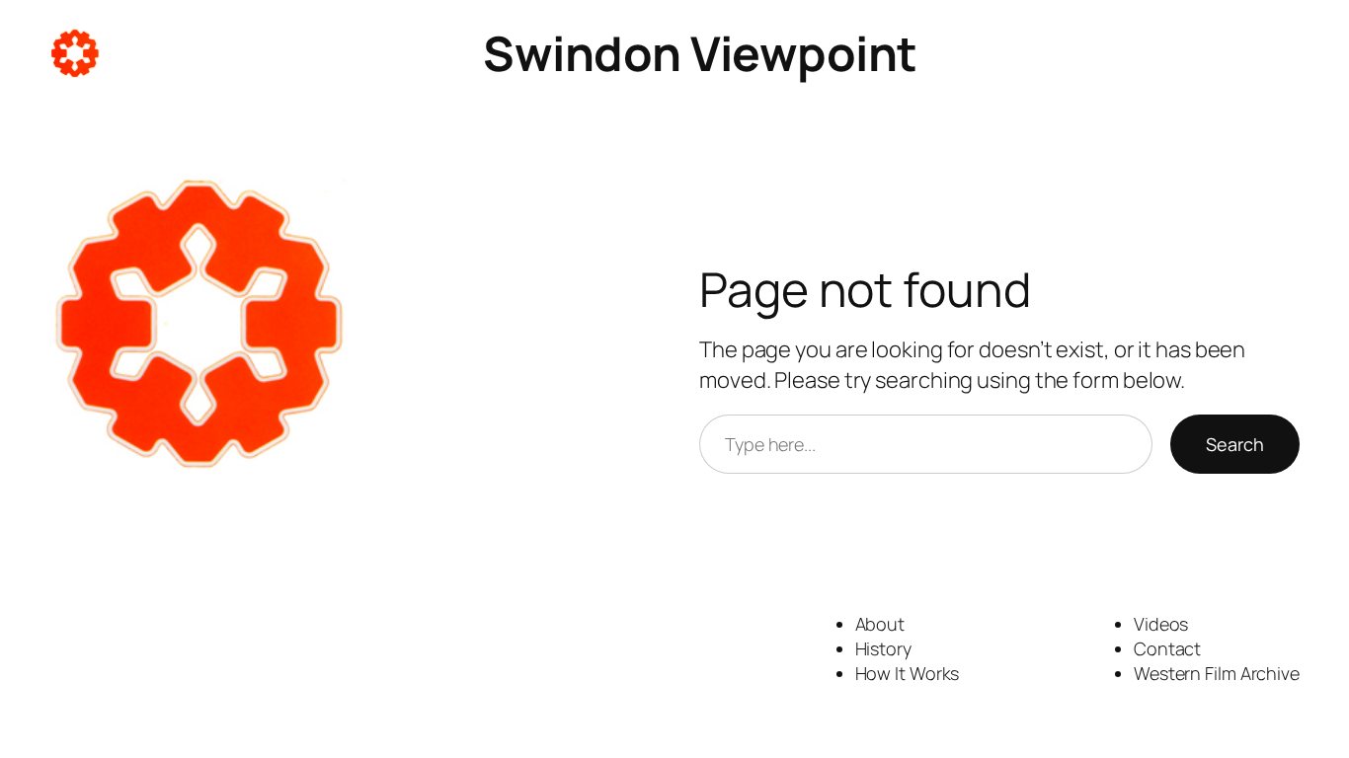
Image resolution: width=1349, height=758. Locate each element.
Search (1235, 444)
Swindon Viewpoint (700, 53)
